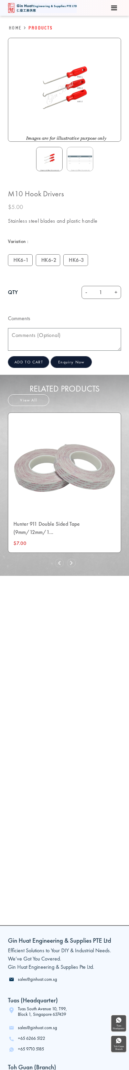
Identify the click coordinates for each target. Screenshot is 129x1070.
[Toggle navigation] (114, 8)
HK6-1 (21, 260)
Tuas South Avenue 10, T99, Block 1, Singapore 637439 (42, 1011)
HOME (15, 27)
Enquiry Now (71, 362)
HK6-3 (76, 260)
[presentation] (59, 563)
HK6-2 (49, 260)
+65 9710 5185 (31, 1049)
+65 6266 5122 (31, 1038)
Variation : (18, 241)
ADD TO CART (28, 362)
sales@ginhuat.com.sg (37, 979)
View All (28, 400)
